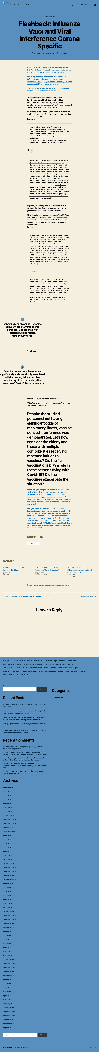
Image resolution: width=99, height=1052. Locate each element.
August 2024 (8, 883)
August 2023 (8, 931)
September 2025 (9, 831)
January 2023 (8, 959)
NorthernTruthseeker (12, 664)
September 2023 (9, 927)
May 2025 (7, 847)
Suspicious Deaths (57, 664)
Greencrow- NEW (34, 661)
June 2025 (7, 843)
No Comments (63, 53)
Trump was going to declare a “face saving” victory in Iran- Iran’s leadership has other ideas (23, 759)
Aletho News (19, 661)
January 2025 (8, 863)
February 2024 (9, 907)
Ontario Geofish (30, 671)
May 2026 (7, 799)
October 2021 (8, 1020)
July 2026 (7, 791)
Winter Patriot (36, 668)
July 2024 (7, 887)
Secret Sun (72, 664)
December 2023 (9, 915)
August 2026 (8, 787)
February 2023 (8, 956)
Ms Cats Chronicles (67, 661)
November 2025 (9, 823)
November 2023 (9, 919)
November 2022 (9, 968)
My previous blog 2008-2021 (79, 5)
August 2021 (8, 1028)
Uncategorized (49, 17)
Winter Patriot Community (55, 668)
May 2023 (7, 943)
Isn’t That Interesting (12, 671)
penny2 (38, 53)
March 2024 (7, 903)
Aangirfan (7, 661)
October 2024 (8, 875)
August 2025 (8, 835)
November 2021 (9, 1016)
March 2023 (7, 951)
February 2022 (8, 1004)
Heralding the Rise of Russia (51, 671)
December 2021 (9, 1012)
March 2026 (7, 807)
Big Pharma (32, 585)
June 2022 (7, 988)
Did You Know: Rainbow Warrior (16, 675)
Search (5, 686)
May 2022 (7, 992)
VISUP (25, 668)
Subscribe (42, 1035)
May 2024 (7, 895)
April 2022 (7, 996)
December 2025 (9, 819)
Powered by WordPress (22, 1047)
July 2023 (7, 935)
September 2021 (9, 1024)
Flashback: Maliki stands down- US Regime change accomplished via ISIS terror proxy (79, 570)
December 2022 (9, 964)
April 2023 (7, 948)
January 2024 (8, 911)
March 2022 (7, 1000)
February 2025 (8, 859)
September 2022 (9, 976)
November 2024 (9, 871)
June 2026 (7, 795)
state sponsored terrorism (62, 585)
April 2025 (7, 851)
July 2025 (7, 839)
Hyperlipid (73, 668)
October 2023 (8, 923)
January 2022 (8, 1008)
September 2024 (9, 879)
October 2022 (8, 972)
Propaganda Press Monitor (35, 664)
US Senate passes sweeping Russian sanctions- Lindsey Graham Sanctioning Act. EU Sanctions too (24, 766)
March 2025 (7, 855)
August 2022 (8, 980)
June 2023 (7, 939)
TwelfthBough (51, 661)
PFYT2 (10, 1047)
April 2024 (7, 899)
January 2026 (8, 815)
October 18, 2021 (49, 53)
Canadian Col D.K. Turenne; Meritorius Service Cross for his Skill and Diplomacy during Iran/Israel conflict (25, 753)
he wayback (59, 72)
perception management (47, 585)
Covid (38, 585)
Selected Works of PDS (76, 671)
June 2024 (7, 891)
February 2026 (9, 811)
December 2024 (9, 867)
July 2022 (7, 984)
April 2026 (7, 803)
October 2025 (8, 827)
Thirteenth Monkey (11, 668)
